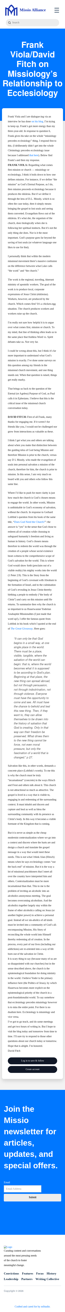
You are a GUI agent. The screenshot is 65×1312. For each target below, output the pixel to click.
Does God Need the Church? (29, 521)
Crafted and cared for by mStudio (32, 1306)
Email (7, 1182)
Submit (32, 1197)
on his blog (37, 121)
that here (33, 155)
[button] (56, 10)
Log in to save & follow (32, 1060)
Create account (33, 1069)
